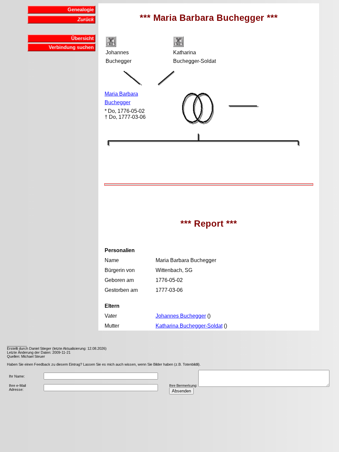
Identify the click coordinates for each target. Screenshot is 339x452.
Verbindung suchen (71, 47)
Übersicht (82, 38)
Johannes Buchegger (181, 316)
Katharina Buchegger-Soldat (189, 326)
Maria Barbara (121, 94)
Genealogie (81, 9)
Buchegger (117, 102)
